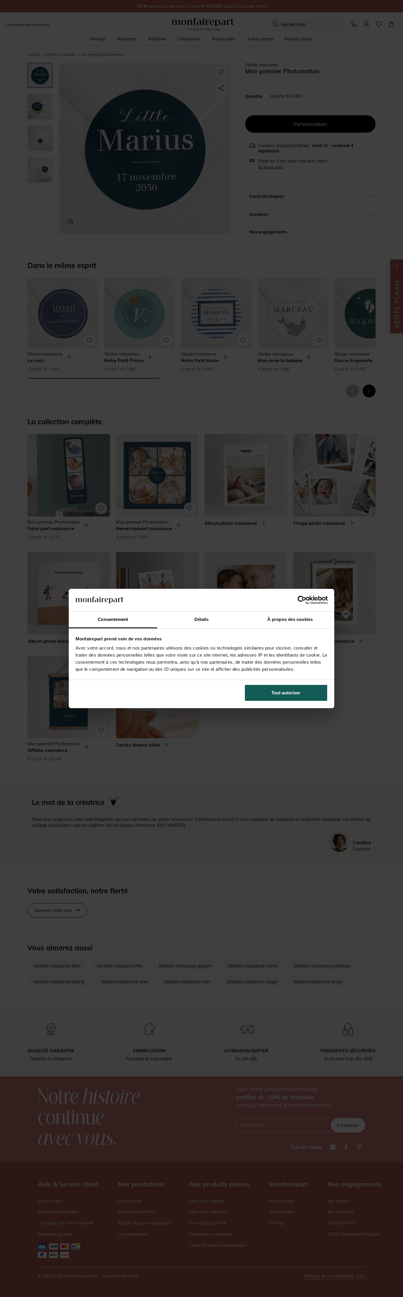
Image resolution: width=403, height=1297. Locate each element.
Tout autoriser (285, 692)
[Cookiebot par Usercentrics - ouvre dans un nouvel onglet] (302, 600)
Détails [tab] (201, 619)
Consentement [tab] (113, 619)
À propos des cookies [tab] (290, 619)
